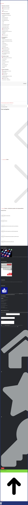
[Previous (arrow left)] (0, 503)
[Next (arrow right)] (1, 503)
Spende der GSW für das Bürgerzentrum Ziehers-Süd (7, 241)
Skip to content (2, 3)
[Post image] (3, 214)
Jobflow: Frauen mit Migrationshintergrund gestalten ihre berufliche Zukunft (10, 236)
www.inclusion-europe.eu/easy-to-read (10, 294)
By (7, 104)
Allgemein (4, 104)
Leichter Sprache (21, 293)
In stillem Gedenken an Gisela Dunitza (5, 215)
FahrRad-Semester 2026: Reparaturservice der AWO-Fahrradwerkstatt (9, 231)
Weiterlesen (2, 257)
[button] (5, 4)
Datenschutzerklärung (7, 325)
